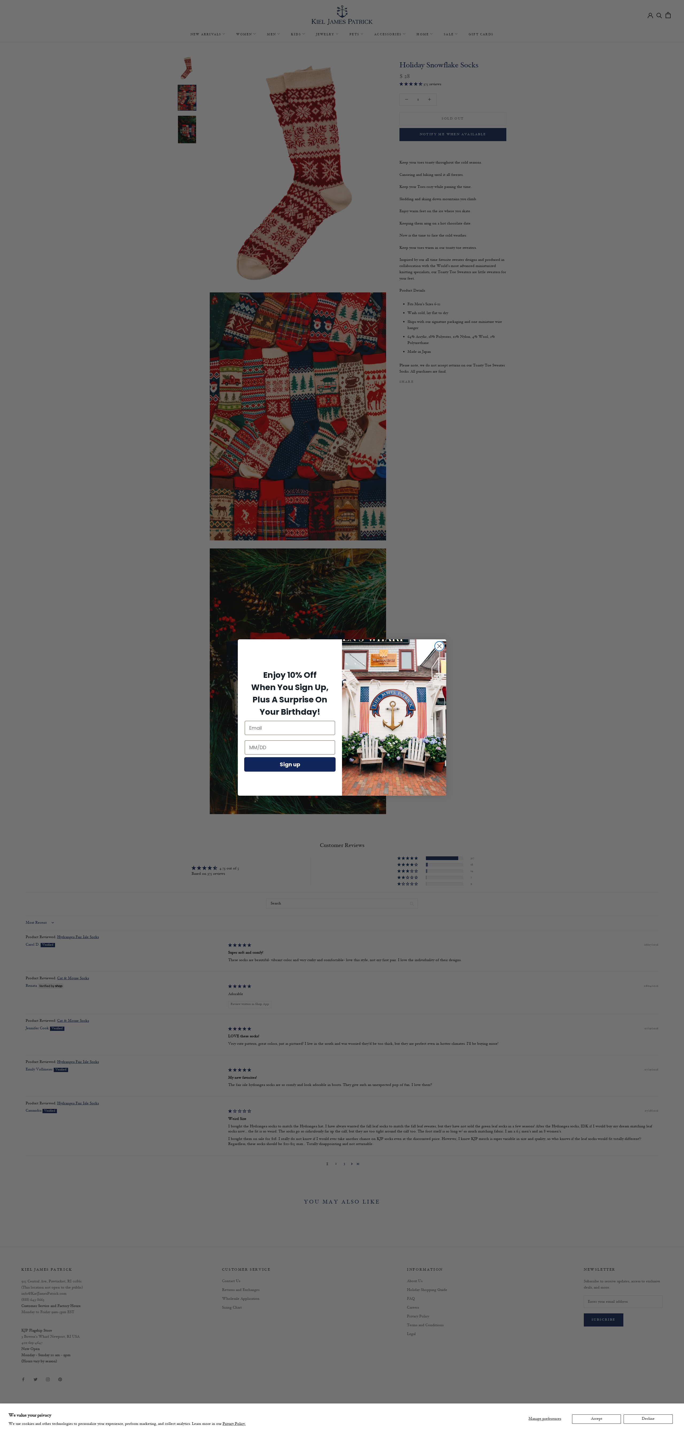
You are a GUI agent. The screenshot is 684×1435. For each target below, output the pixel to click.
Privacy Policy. (234, 1424)
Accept (596, 1419)
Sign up (290, 764)
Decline (648, 1419)
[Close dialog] (439, 646)
